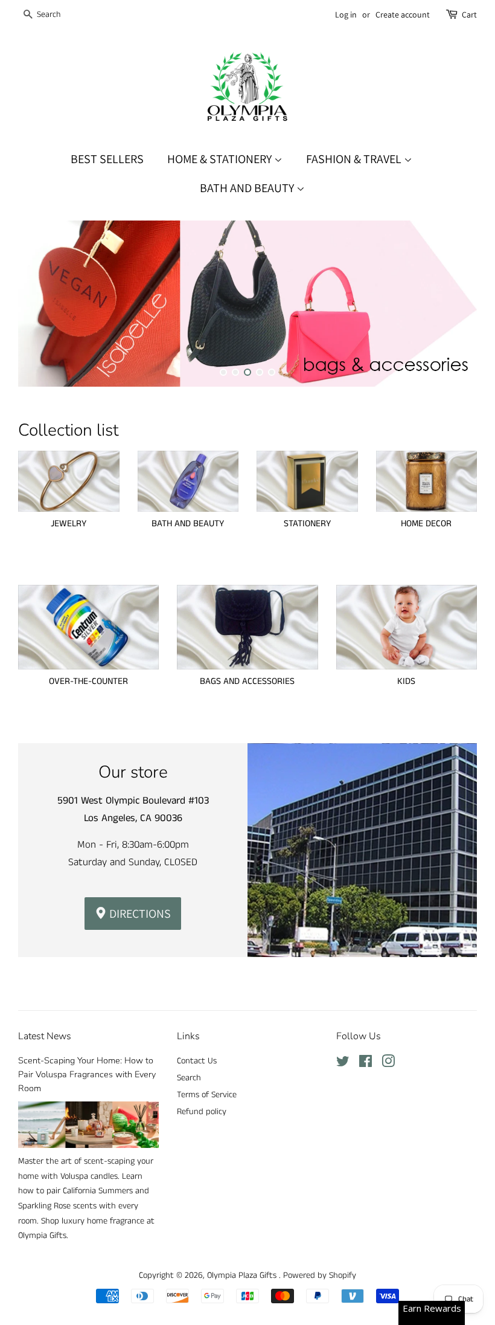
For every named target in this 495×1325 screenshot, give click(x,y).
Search (189, 1078)
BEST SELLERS (107, 159)
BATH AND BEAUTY (248, 188)
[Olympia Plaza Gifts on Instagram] (388, 1064)
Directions (139, 913)
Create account (402, 14)
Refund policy (201, 1112)
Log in (346, 14)
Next (451, 303)
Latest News (44, 1036)
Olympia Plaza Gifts (243, 1275)
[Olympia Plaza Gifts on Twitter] (343, 1064)
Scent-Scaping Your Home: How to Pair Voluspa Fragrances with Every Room (87, 1074)
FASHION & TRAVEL (355, 159)
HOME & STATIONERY (220, 159)
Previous (43, 303)
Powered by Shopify (319, 1275)
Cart (469, 14)
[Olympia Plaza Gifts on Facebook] (365, 1064)
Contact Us (197, 1061)
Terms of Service (207, 1095)
